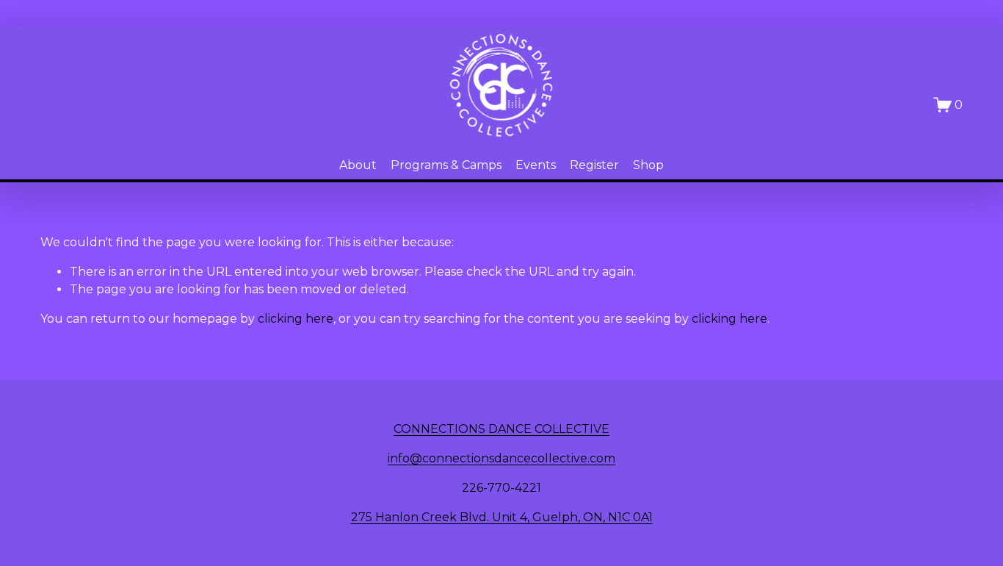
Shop (648, 165)
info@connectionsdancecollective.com (501, 458)
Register (594, 165)
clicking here (295, 319)
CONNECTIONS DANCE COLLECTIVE (501, 429)
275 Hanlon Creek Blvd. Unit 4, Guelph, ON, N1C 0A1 (502, 517)
